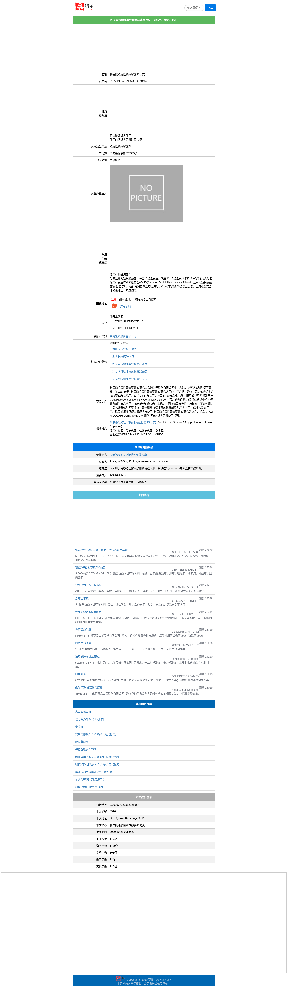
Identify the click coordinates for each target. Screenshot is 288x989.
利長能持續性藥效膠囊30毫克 (130, 364)
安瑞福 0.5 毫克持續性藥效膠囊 (128, 454)
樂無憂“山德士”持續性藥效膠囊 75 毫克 (133, 422)
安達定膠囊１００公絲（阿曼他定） (96, 734)
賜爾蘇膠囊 (82, 741)
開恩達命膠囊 (83, 643)
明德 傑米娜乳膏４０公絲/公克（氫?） (98, 764)
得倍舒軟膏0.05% (85, 749)
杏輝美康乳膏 (83, 629)
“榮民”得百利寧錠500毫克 (90, 567)
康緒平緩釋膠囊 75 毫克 (89, 787)
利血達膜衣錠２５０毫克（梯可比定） (98, 757)
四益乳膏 (80, 674)
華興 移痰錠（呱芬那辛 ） (90, 779)
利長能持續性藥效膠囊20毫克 (130, 371)
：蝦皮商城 (124, 306)
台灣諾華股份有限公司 (123, 336)
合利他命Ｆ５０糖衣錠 (88, 585)
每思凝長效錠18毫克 (124, 349)
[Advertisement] (144, 47)
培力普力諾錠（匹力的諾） (91, 719)
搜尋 (210, 8)
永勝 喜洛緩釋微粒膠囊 (89, 687)
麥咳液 (79, 726)
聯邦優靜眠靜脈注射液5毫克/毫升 (95, 772)
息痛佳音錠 (82, 598)
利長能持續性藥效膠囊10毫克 (130, 379)
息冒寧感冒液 (83, 711)
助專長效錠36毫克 (123, 356)
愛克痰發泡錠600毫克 (88, 612)
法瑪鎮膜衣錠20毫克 (87, 656)
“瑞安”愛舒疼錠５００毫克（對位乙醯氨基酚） (102, 550)
